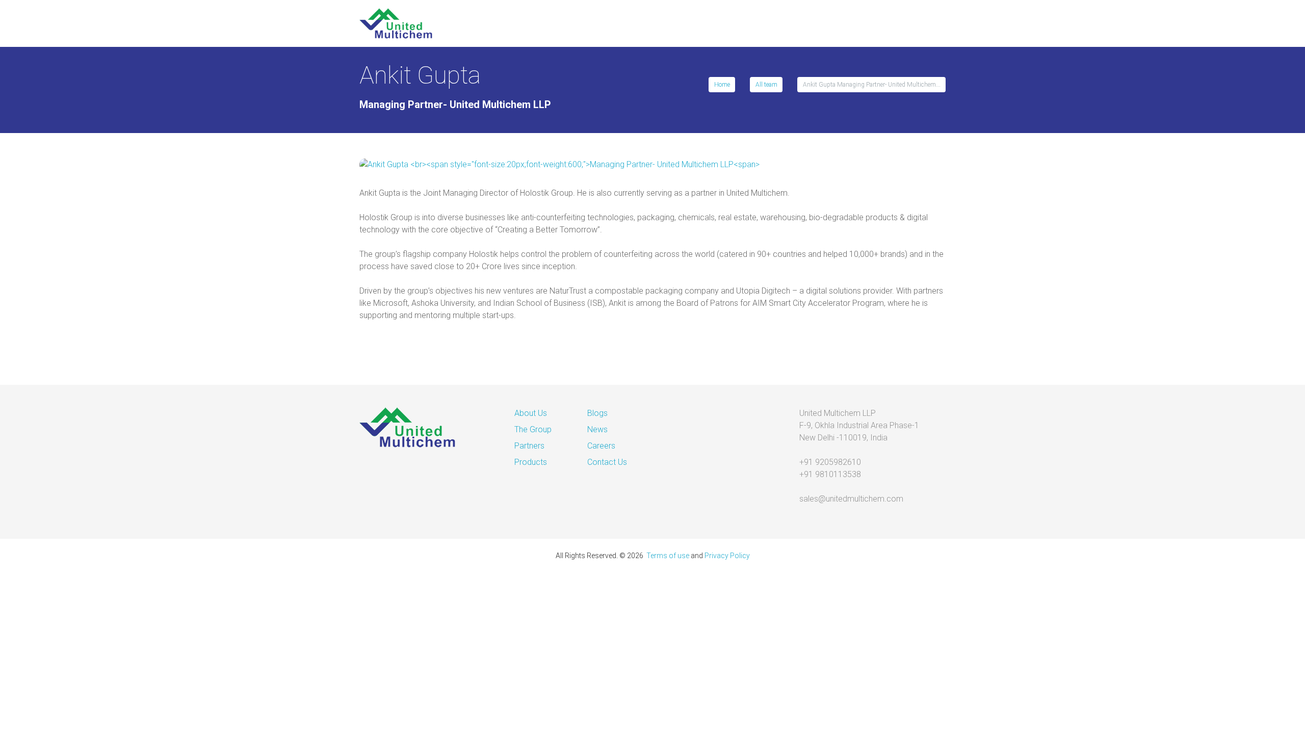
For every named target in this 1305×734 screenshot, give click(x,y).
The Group (533, 429)
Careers (601, 446)
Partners (529, 446)
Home (722, 84)
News (597, 429)
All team (766, 84)
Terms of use (667, 556)
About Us (530, 413)
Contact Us (607, 462)
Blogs (597, 413)
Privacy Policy (727, 556)
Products (530, 462)
